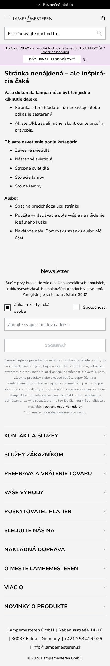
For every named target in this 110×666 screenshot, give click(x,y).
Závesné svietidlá (32, 150)
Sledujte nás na (29, 530)
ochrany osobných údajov (63, 406)
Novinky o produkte (35, 606)
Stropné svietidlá (32, 168)
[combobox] (55, 33)
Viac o (13, 587)
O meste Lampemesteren (41, 568)
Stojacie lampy (29, 177)
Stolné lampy (28, 186)
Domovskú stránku (63, 231)
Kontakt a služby (31, 435)
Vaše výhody (24, 492)
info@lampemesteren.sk (57, 647)
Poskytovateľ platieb (37, 511)
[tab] (55, 435)
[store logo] (36, 18)
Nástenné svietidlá (33, 159)
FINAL (52, 59)
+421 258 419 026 (83, 638)
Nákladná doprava (34, 549)
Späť (19, 206)
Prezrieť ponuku (55, 51)
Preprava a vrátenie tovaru (48, 473)
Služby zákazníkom (33, 454)
